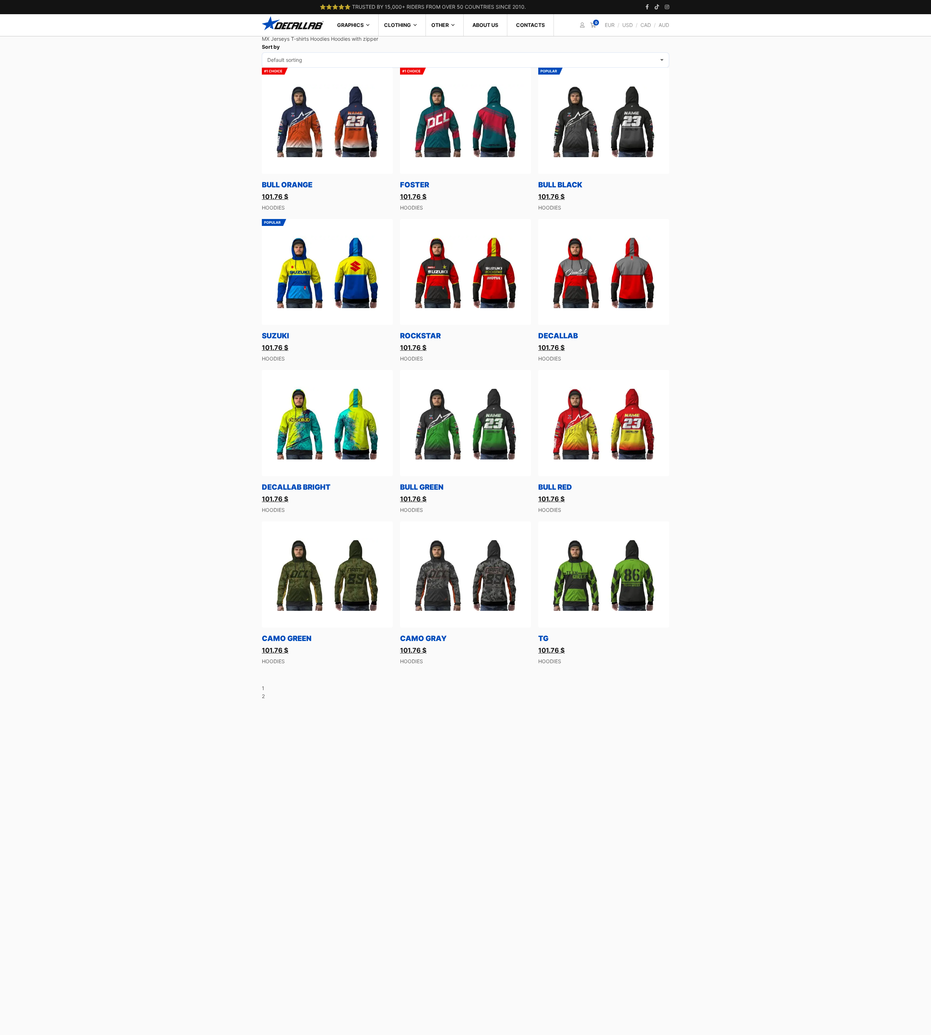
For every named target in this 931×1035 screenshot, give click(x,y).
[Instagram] (667, 6)
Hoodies (319, 39)
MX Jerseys (275, 39)
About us (485, 25)
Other (440, 25)
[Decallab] (293, 23)
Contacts (530, 25)
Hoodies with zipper (354, 39)
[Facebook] (647, 6)
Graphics (350, 25)
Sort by (271, 47)
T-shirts (300, 39)
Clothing (397, 25)
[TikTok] (657, 6)
